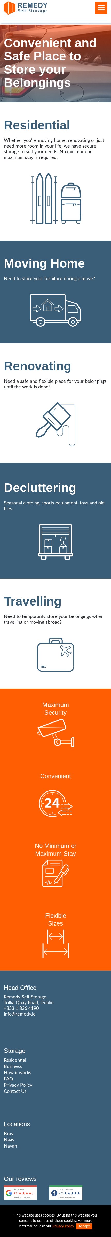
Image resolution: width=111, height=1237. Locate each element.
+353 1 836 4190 (21, 1008)
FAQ (8, 1079)
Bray (8, 1133)
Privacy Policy (18, 1085)
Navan (10, 1146)
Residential (15, 1060)
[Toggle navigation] (101, 8)
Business (13, 1066)
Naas (9, 1140)
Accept (84, 1226)
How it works (17, 1073)
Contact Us (15, 1091)
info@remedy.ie (20, 1014)
